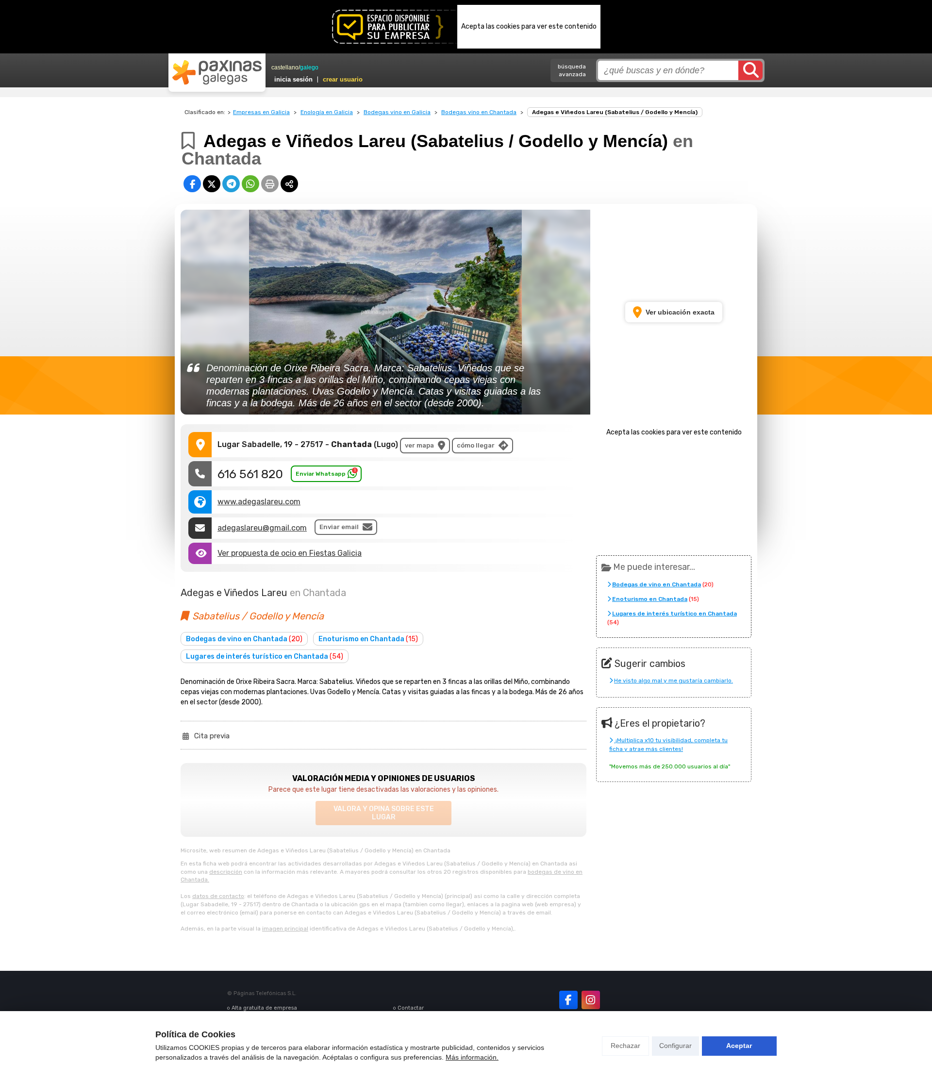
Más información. (472, 1057)
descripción (225, 871)
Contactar (411, 1008)
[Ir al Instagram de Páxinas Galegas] (591, 1000)
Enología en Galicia (326, 112)
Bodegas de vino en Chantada (244, 639)
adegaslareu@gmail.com (262, 527)
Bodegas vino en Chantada (478, 112)
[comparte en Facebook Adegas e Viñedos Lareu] (192, 183)
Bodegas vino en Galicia (397, 112)
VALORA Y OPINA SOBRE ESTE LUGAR (383, 813)
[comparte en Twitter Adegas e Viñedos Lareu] (211, 183)
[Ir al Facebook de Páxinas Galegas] (568, 1000)
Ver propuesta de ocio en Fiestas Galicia (289, 553)
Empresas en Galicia (261, 112)
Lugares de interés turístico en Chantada (264, 656)
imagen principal (285, 928)
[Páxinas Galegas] (217, 72)
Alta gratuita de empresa (264, 1008)
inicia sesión (293, 79)
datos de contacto (218, 896)
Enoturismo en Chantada (368, 639)
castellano (285, 67)
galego (309, 67)
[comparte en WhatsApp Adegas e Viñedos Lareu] (250, 183)
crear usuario (343, 79)
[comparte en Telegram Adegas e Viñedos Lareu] (231, 183)
